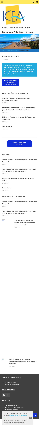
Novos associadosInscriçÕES (19, 143)
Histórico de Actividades (13, 197)
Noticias (6, 155)
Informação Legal (10, 382)
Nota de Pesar (7, 126)
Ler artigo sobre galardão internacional (10, 82)
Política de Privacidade (12, 384)
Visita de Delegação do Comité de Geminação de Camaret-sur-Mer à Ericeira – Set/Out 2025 (22, 362)
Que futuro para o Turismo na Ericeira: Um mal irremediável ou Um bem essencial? (24, 223)
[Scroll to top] (36, 423)
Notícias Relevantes (11, 409)
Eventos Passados (11, 405)
